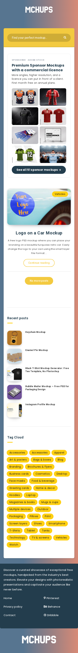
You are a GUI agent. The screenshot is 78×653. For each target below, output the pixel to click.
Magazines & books (22, 502)
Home (8, 598)
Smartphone (57, 523)
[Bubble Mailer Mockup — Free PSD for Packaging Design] (14, 392)
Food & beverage (43, 481)
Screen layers (18, 523)
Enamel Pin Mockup (36, 350)
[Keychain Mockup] (14, 338)
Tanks (46, 530)
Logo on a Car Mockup (39, 233)
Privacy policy (13, 607)
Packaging (16, 516)
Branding (15, 466)
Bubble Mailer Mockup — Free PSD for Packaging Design (47, 388)
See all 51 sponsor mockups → (39, 170)
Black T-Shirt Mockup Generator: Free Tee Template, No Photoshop (47, 370)
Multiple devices (20, 509)
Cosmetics (43, 474)
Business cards (19, 474)
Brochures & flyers (40, 466)
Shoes (38, 523)
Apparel (59, 452)
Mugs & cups (49, 502)
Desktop (62, 474)
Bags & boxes (42, 459)
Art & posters (18, 459)
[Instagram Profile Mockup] (14, 410)
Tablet (31, 530)
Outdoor (42, 509)
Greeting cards (19, 488)
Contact (10, 615)
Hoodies (14, 495)
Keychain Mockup (35, 332)
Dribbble (53, 615)
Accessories (17, 452)
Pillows (34, 516)
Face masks (17, 481)
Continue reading (39, 262)
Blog (60, 459)
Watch (13, 544)
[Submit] (65, 37)
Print (48, 516)
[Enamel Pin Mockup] (14, 356)
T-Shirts (14, 530)
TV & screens (40, 537)
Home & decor (45, 488)
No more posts (39, 280)
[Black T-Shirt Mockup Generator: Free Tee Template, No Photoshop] (14, 374)
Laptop (31, 495)
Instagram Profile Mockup (40, 404)
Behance (54, 607)
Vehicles (60, 194)
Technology (17, 537)
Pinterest (53, 598)
